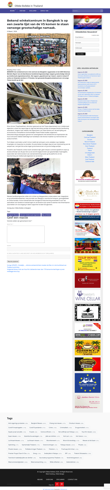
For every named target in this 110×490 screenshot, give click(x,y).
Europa (89, 139)
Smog (36, 453)
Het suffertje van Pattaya (68, 432)
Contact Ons (44, 11)
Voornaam (78, 42)
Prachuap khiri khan (69, 449)
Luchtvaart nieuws (35, 440)
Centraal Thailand (89, 137)
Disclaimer (32, 11)
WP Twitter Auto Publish (48, 489)
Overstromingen (50, 445)
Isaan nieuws (14, 436)
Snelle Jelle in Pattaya (52, 453)
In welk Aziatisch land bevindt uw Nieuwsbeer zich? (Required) (30, 253)
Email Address (79, 37)
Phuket (82, 445)
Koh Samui (81, 436)
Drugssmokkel (81, 428)
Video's (89, 155)
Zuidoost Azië (89, 161)
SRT (67, 453)
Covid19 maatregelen (17, 428)
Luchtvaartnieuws (15, 440)
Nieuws (12, 11)
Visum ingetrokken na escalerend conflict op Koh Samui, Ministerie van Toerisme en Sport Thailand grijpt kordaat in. (89, 75)
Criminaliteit (65, 428)
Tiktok (90, 150)
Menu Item (57, 484)
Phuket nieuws (14, 449)
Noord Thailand (90, 142)
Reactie (10, 224)
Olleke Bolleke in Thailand (29, 5)
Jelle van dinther (53, 436)
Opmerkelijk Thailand (30, 445)
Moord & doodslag (71, 440)
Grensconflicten (48, 432)
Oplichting (13, 445)
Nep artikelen (46, 215)
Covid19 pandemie (37, 428)
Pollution (53, 449)
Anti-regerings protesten (17, 423)
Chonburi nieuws (76, 423)
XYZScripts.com (63, 489)
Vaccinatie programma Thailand (51, 458)
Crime (52, 428)
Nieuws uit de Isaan (90, 440)
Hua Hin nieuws (88, 432)
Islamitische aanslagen (33, 436)
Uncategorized (90, 153)
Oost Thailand (89, 146)
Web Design (60, 474)
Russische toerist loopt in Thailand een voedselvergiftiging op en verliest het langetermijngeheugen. (87, 102)
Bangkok (90, 135)
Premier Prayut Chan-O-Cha (18, 453)
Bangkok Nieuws (12, 215)
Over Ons (22, 11)
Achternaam (78, 48)
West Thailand (89, 157)
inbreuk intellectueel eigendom (30, 215)
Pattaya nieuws (68, 445)
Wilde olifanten (56, 462)
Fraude (33, 432)
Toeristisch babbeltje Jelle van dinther (21, 458)
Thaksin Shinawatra (82, 453)
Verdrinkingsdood (74, 458)
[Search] (102, 10)
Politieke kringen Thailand (35, 449)
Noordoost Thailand (89, 144)
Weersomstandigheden (17, 462)
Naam (9, 245)
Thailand (90, 148)
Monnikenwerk (52, 440)
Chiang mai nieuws (57, 423)
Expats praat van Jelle (17, 432)
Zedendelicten (72, 462)
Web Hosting (50, 474)
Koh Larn (67, 436)
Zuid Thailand (89, 159)
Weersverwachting (38, 462)
